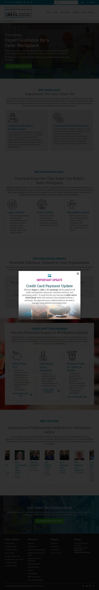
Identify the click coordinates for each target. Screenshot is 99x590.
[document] (49, 295)
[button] (78, 273)
